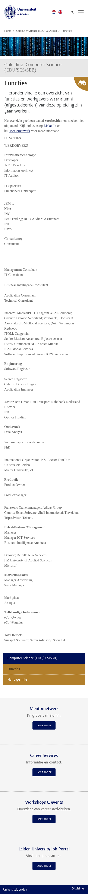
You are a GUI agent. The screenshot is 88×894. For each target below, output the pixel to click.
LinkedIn (50, 125)
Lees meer (44, 725)
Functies (13, 669)
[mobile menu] (81, 12)
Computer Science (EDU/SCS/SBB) (32, 658)
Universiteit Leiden (15, 889)
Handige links (17, 679)
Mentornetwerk (19, 130)
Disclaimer (78, 888)
